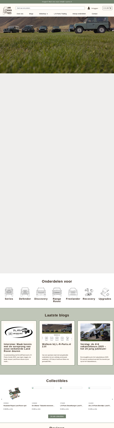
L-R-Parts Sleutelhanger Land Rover (72, 405)
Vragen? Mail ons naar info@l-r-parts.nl (57, 1)
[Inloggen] (89, 8)
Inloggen (94, 8)
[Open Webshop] (47, 14)
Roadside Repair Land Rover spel (15, 405)
